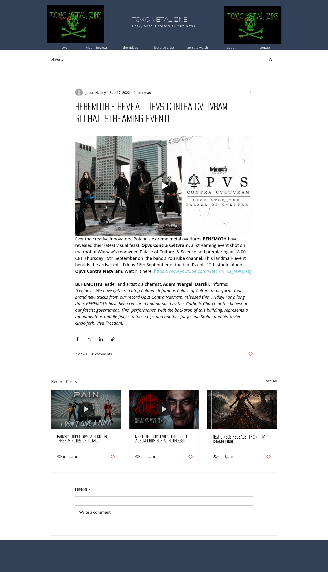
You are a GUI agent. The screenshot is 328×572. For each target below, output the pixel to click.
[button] (270, 59)
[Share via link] (112, 339)
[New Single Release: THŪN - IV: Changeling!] (242, 409)
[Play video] (164, 186)
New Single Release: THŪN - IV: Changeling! (239, 439)
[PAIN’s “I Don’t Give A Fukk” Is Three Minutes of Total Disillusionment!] (86, 409)
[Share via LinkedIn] (101, 339)
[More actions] (250, 92)
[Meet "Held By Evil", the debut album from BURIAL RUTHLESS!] (164, 409)
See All (271, 381)
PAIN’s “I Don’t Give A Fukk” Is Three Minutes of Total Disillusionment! (82, 439)
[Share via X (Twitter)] (89, 339)
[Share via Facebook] (77, 339)
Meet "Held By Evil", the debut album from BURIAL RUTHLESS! (161, 438)
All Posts (57, 59)
